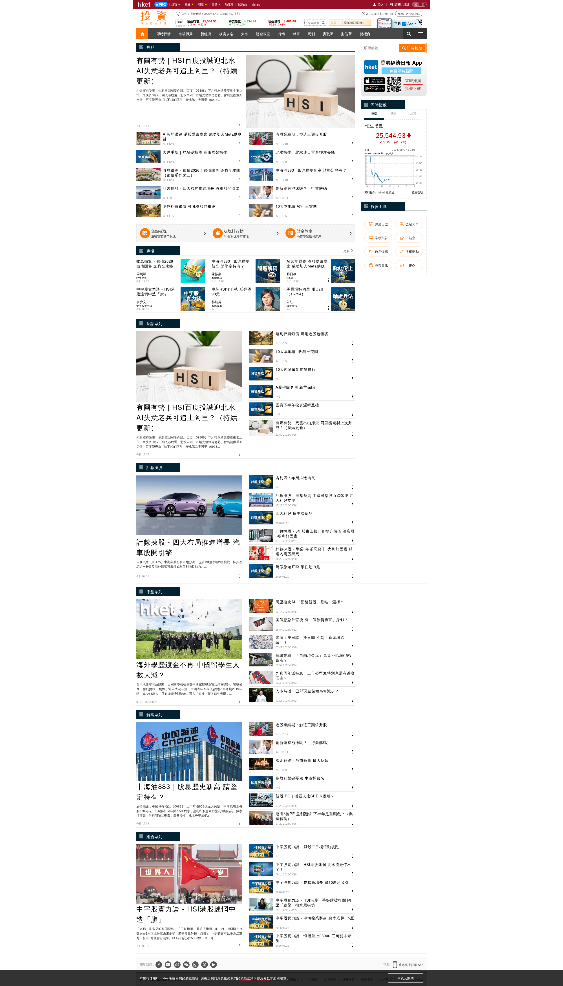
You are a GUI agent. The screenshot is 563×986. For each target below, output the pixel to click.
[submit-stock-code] (323, 23)
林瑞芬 (216, 302)
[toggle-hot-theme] (367, 23)
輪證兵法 (292, 305)
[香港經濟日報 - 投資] (153, 18)
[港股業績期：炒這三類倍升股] (302, 139)
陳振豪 (216, 274)
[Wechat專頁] (186, 964)
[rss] (238, 13)
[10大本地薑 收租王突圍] (302, 209)
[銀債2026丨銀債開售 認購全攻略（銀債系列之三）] (189, 173)
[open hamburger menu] (421, 33)
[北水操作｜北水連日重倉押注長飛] (302, 155)
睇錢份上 (292, 278)
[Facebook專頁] (158, 964)
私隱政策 (247, 978)
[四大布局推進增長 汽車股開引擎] (189, 191)
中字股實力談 (144, 305)
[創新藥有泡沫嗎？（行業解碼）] (302, 191)
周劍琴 (141, 274)
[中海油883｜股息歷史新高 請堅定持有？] (302, 173)
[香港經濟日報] (144, 4)
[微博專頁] (177, 964)
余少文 (141, 302)
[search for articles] (409, 33)
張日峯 (291, 274)
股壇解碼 (217, 278)
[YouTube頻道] (168, 964)
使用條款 (263, 978)
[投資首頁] (142, 33)
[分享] (239, 125)
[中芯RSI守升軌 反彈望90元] (246, 299)
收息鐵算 (141, 278)
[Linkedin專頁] (213, 964)
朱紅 (290, 302)
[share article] (178, 280)
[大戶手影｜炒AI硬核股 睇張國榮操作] (189, 155)
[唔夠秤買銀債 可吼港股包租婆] (189, 209)
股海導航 (217, 305)
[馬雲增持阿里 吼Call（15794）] (321, 299)
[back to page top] (550, 961)
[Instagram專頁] (195, 964)
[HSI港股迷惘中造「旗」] (170, 299)
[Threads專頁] (204, 964)
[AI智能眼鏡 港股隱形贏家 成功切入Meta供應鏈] (189, 139)
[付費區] (161, 4)
